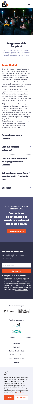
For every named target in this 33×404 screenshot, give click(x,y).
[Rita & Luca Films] (16, 325)
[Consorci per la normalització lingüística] (16, 332)
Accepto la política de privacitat (15, 276)
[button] (29, 4)
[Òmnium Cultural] (16, 311)
